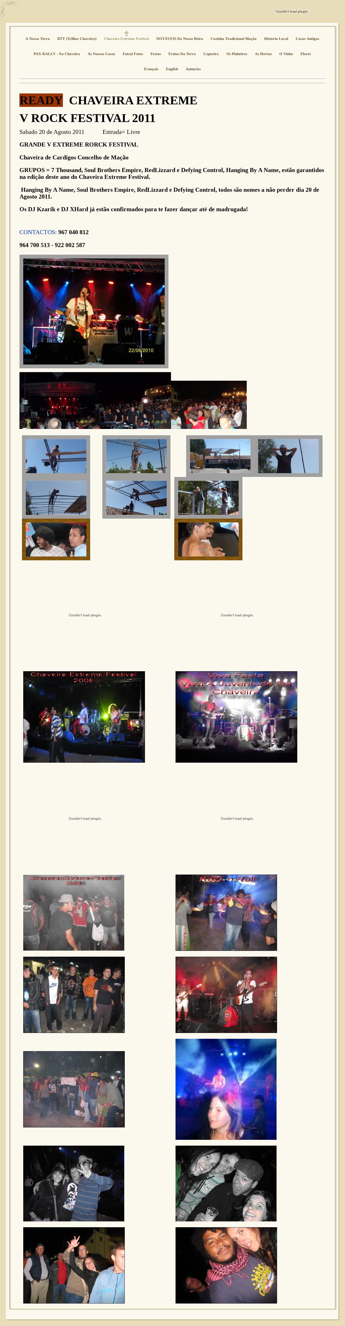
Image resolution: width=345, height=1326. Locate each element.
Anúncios (193, 69)
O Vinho (286, 54)
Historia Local (276, 39)
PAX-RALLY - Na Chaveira (57, 54)
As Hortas (263, 54)
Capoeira (211, 54)
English (172, 69)
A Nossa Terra (38, 39)
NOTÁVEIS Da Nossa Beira (179, 39)
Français (151, 69)
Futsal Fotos (133, 54)
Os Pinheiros (236, 54)
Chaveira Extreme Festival (126, 39)
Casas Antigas (307, 39)
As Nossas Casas (101, 54)
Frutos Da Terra (182, 54)
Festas (156, 54)
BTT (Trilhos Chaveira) (76, 39)
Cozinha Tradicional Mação (234, 39)
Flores (306, 54)
